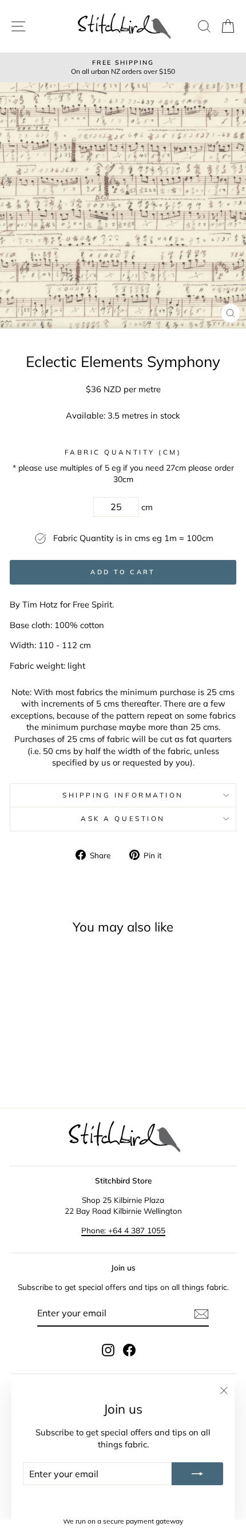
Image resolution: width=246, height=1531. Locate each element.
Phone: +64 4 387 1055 (123, 1230)
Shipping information (123, 795)
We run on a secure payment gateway (123, 1521)
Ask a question (123, 818)
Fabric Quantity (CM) (123, 452)
